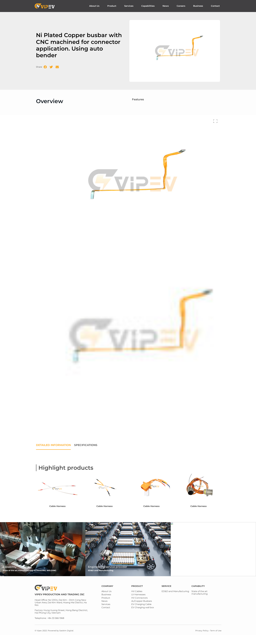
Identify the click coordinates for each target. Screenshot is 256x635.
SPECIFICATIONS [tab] (85, 445)
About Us (94, 6)
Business (198, 6)
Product (111, 6)
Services (128, 6)
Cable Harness (57, 506)
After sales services (186, 566)
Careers (181, 6)
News (166, 6)
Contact (215, 6)
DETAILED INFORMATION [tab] (53, 445)
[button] (45, 67)
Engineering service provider (107, 566)
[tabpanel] (128, 452)
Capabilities (148, 6)
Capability (9, 566)
